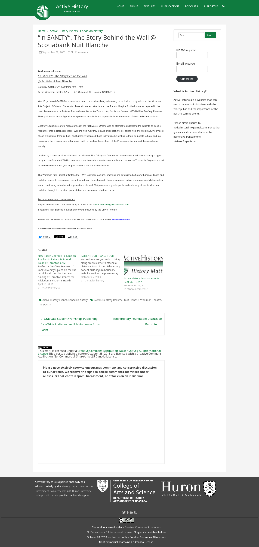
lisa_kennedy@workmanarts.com (112, 204)
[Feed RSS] (135, 512)
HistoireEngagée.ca (185, 141)
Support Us (211, 6)
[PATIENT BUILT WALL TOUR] (102, 268)
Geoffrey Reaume (112, 300)
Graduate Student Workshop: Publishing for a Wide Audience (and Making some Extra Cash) (70, 324)
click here (191, 132)
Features (150, 6)
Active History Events (64, 31)
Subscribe (187, 79)
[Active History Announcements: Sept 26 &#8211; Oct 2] (143, 265)
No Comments (79, 52)
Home (120, 6)
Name (186, 50)
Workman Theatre (150, 300)
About (134, 6)
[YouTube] (131, 512)
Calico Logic (51, 495)
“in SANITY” (45, 304)
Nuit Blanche (131, 300)
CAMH (97, 300)
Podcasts (191, 6)
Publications (170, 6)
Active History (72, 6)
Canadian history (91, 31)
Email (186, 63)
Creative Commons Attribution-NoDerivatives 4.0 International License (99, 352)
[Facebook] (128, 512)
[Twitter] (124, 512)
